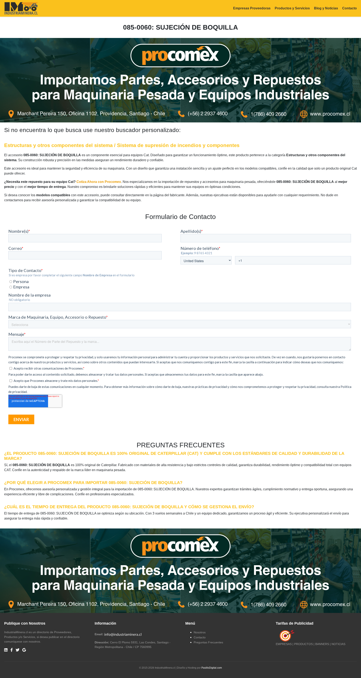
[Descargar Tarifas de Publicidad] (286, 635)
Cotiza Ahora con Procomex (98, 182)
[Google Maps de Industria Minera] (24, 650)
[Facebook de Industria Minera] (11, 650)
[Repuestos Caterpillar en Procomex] (180, 570)
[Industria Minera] (21, 8)
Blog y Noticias (326, 8)
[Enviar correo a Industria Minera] (123, 634)
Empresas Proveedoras (252, 8)
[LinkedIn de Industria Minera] (6, 650)
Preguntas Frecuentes (208, 642)
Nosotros (200, 632)
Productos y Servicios (292, 8)
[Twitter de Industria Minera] (17, 650)
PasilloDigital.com (211, 667)
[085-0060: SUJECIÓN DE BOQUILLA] (180, 80)
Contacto (349, 8)
